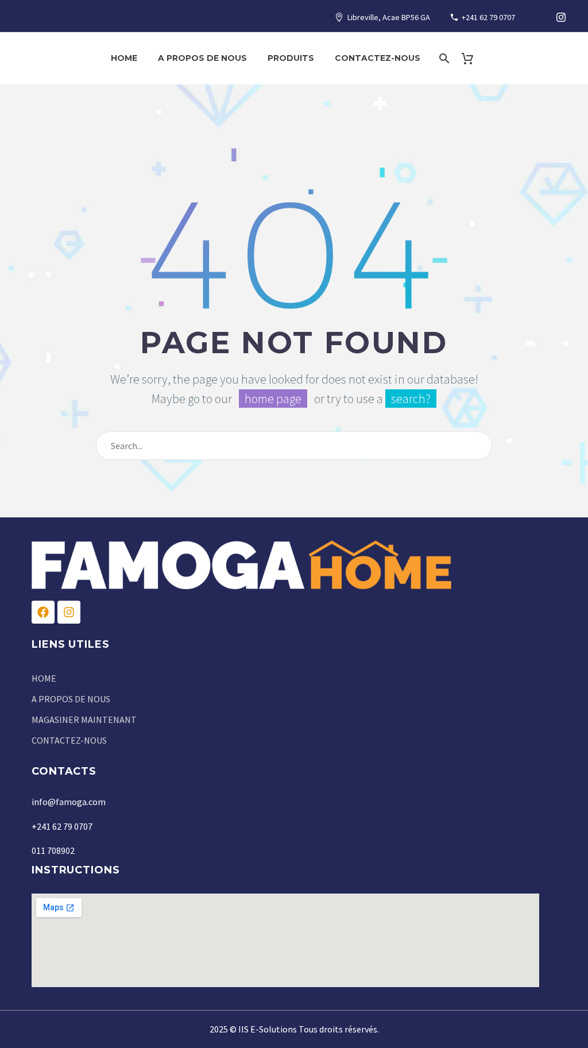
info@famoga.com (69, 801)
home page (273, 398)
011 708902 (53, 850)
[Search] (443, 58)
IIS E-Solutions (267, 1029)
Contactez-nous (377, 58)
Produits (291, 58)
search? (411, 398)
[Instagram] (561, 17)
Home (124, 58)
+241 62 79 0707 (488, 17)
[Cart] (472, 58)
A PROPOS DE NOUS (202, 58)
